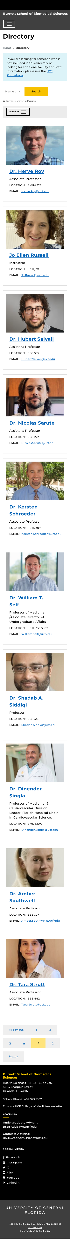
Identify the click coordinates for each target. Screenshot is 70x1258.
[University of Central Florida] (29, 5)
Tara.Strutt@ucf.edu (35, 1004)
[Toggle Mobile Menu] (66, 4)
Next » (13, 1056)
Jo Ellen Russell (35, 229)
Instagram (14, 1162)
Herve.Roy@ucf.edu (35, 191)
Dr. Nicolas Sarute (35, 397)
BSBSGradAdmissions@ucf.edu (25, 1138)
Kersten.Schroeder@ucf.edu (41, 534)
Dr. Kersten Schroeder (35, 481)
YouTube (13, 1177)
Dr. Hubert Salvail (35, 313)
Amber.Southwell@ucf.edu (40, 920)
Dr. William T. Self (35, 571)
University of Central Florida (35, 1210)
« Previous (16, 1029)
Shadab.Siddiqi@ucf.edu (39, 725)
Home (7, 48)
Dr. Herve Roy (35, 145)
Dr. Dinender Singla (35, 763)
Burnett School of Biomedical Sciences (35, 14)
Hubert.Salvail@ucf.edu (38, 359)
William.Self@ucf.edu (36, 634)
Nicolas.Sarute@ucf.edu (38, 443)
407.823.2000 (35, 1227)
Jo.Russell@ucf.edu (35, 275)
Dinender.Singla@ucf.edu (39, 829)
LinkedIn (13, 1182)
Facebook (13, 1157)
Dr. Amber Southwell (35, 867)
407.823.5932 (33, 1099)
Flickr (11, 1172)
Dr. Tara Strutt (35, 958)
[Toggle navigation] (9, 24)
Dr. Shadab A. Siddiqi (35, 672)
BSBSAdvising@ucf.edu (20, 1126)
